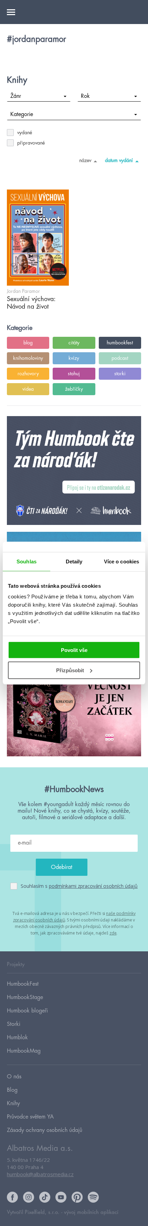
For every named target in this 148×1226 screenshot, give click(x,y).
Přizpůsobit (70, 670)
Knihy (13, 1103)
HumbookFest (23, 984)
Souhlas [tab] (26, 561)
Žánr (15, 96)
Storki (13, 1024)
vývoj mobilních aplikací (91, 1212)
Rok (85, 96)
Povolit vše (74, 650)
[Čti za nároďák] (74, 471)
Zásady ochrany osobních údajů (44, 1130)
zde (113, 933)
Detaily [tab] (74, 561)
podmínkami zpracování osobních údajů (93, 886)
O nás (14, 1076)
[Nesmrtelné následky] (74, 702)
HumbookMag (24, 1051)
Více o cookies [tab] (121, 561)
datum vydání (119, 160)
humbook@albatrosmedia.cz (40, 1174)
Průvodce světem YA (30, 1117)
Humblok (17, 1037)
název (85, 160)
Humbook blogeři (27, 1010)
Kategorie (21, 114)
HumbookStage (25, 997)
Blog (12, 1090)
